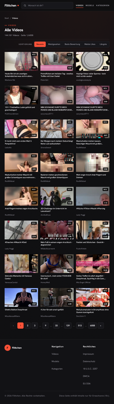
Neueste (40, 44)
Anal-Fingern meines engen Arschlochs (21, 208)
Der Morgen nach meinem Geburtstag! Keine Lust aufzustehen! (57, 142)
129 (68, 325)
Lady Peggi (80, 215)
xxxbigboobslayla (83, 80)
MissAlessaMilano (12, 316)
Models (90, 5)
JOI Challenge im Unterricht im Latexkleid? (54, 209)
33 (56, 325)
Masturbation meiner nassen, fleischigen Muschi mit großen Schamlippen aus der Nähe (88, 142)
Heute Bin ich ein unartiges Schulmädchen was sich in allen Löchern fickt (18, 75)
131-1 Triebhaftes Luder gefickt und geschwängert (20, 108)
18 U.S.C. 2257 (90, 368)
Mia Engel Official (83, 282)
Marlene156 (10, 80)
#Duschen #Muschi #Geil (16, 242)
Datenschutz (89, 361)
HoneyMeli (45, 282)
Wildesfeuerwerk (48, 248)
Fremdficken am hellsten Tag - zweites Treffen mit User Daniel (57, 75)
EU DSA (87, 383)
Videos (79, 5)
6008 (92, 325)
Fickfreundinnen (11, 114)
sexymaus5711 (47, 114)
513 (80, 325)
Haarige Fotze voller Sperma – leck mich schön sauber (91, 75)
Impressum (88, 353)
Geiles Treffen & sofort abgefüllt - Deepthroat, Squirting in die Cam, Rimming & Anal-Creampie (90, 277)
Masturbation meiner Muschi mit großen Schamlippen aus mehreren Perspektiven (19, 176)
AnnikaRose (46, 215)
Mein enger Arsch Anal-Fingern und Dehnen (91, 176)
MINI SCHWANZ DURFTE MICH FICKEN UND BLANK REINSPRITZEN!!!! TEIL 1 (92, 108)
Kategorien (102, 5)
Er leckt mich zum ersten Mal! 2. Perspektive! (18, 142)
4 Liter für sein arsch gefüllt (52, 309)
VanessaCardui (11, 282)
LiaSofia (8, 147)
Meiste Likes (89, 44)
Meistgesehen (54, 44)
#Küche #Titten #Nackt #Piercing (90, 208)
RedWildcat (81, 147)
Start (7, 18)
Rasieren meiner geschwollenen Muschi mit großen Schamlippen (54, 176)
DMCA (86, 376)
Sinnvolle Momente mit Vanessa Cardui (18, 277)
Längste (103, 44)
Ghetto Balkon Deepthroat (16, 309)
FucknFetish (81, 248)
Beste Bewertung (72, 44)
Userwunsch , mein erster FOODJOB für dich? (56, 277)
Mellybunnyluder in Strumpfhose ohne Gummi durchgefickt (92, 311)
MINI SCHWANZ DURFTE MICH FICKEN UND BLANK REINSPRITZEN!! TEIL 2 (56, 108)
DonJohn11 (81, 316)
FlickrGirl (44, 80)
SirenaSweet (46, 147)
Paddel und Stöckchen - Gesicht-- (90, 242)
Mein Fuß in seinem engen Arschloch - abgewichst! (56, 243)
